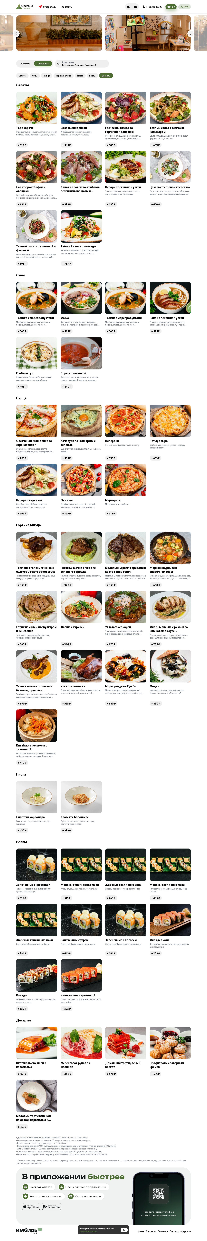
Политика (163, 1231)
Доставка (25, 63)
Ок (124, 1230)
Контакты (67, 6)
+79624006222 (154, 6)
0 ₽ (173, 6)
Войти (186, 6)
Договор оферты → (180, 1231)
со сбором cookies (88, 1231)
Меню (141, 1231)
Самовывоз (43, 63)
